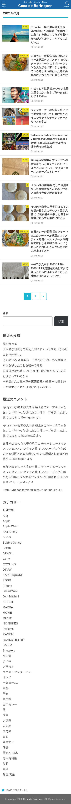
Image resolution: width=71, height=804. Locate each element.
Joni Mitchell (11, 596)
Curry (6, 558)
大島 (5, 715)
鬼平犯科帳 (10, 758)
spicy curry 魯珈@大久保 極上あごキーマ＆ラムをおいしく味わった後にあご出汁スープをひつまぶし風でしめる (35, 412)
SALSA (7, 645)
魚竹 (5, 763)
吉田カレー (10, 704)
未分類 (7, 731)
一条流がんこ (11, 682)
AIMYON (8, 510)
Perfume (8, 628)
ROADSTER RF (13, 639)
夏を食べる (10, 343)
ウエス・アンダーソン (17, 672)
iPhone (7, 585)
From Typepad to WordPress (21, 489)
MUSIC (7, 618)
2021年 (18, 790)
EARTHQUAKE (13, 574)
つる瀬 (7, 655)
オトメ (7, 677)
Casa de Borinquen (35, 6)
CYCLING (9, 564)
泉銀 (5, 736)
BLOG (7, 537)
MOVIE (7, 612)
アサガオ (8, 666)
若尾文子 (8, 742)
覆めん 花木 (10, 752)
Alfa (5, 515)
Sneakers (9, 650)
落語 (5, 747)
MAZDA (8, 607)
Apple (6, 521)
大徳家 (7, 720)
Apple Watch (11, 526)
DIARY (7, 569)
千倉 (5, 693)
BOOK (7, 548)
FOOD (7, 580)
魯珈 (5, 768)
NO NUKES (10, 623)
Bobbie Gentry (12, 542)
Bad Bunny (10, 531)
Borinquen (19, 458)
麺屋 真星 (9, 774)
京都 (5, 688)
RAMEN (8, 634)
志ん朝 (7, 725)
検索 (5, 313)
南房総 (7, 698)
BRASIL (8, 553)
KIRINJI (8, 601)
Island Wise (10, 591)
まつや (7, 661)
